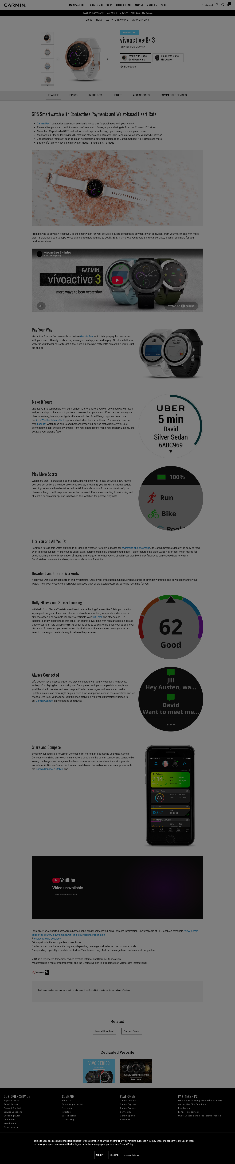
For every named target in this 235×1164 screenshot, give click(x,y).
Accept (100, 1155)
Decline (114, 1155)
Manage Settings (131, 1155)
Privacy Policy (126, 1144)
